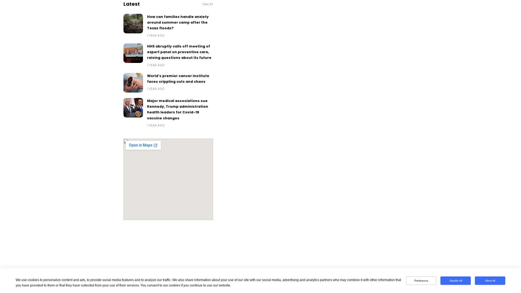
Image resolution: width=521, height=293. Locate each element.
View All (207, 4)
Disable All (455, 280)
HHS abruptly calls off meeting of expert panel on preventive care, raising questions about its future (179, 52)
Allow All (490, 280)
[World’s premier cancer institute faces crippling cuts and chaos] (133, 83)
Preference (421, 280)
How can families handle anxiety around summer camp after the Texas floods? (178, 22)
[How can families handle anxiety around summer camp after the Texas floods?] (133, 23)
